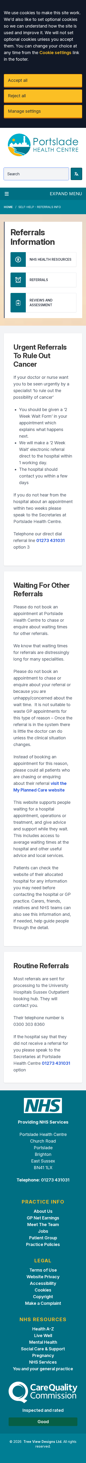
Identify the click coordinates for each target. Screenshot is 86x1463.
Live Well (43, 1335)
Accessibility (43, 1283)
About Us (43, 1211)
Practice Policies (43, 1244)
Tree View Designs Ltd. (42, 1442)
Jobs (43, 1231)
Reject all (17, 95)
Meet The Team (43, 1224)
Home (8, 207)
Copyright (43, 1296)
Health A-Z (43, 1328)
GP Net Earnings (43, 1217)
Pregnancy (43, 1355)
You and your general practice (43, 1368)
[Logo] (43, 145)
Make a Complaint (43, 1303)
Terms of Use (43, 1270)
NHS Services (43, 1362)
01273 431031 (50, 540)
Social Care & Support (43, 1348)
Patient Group (43, 1237)
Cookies (43, 1289)
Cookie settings (55, 52)
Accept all (17, 80)
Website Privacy (43, 1276)
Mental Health (43, 1342)
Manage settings (24, 111)
